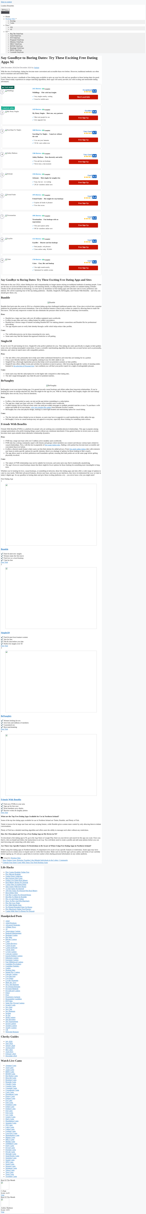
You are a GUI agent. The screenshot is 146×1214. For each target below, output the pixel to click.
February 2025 (10, 1054)
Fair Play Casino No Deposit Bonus (18, 895)
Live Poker (9, 978)
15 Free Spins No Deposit (14, 889)
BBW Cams (9, 1072)
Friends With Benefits (11, 799)
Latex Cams (9, 1127)
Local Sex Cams (11, 1133)
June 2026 (9, 1043)
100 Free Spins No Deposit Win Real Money (21, 891)
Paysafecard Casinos (12, 991)
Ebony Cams (10, 1096)
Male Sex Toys (10, 982)
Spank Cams (9, 1160)
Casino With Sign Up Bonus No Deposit (19, 911)
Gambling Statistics (12, 966)
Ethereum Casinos (11, 958)
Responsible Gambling (13, 999)
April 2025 (9, 1052)
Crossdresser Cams (12, 1090)
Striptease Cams (11, 1168)
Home (7, 17)
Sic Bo (7, 1015)
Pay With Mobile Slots (13, 905)
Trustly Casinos (11, 1028)
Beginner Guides (11, 935)
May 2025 (9, 1050)
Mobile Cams (10, 1141)
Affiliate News (10, 927)
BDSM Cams (10, 1074)
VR (11, 27)
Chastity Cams (10, 1084)
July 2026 (8, 1041)
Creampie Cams (11, 1088)
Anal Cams (9, 1068)
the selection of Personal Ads (23, 366)
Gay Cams (9, 1115)
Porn (7, 25)
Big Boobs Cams (11, 1076)
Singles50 (5, 632)
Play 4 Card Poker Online (14, 899)
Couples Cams (10, 1086)
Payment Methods (11, 989)
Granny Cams (10, 1117)
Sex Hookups (10, 1011)
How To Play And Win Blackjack (17, 901)
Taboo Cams (9, 1170)
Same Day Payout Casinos (14, 1003)
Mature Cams (10, 1137)
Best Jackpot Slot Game (13, 878)
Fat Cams (8, 1100)
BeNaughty (6, 716)
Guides (7, 968)
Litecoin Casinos (11, 974)
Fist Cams (9, 1111)
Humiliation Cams (11, 1121)
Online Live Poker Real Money (16, 880)
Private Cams (10, 1152)
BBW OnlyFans (16, 50)
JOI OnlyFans (15, 38)
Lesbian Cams (10, 1131)
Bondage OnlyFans (17, 48)
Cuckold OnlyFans (16, 52)
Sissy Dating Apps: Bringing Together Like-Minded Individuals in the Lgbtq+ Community (35, 860)
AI (11, 29)
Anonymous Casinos (12, 931)
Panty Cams (9, 1146)
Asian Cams (9, 1070)
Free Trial (4, 562)
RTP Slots (9, 1001)
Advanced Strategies (12, 925)
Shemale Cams (10, 1154)
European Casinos (11, 960)
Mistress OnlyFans (16, 42)
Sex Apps (8, 1007)
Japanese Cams (10, 1123)
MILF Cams (9, 1139)
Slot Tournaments (11, 1021)
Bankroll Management (13, 933)
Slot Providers (10, 1019)
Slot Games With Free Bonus (15, 887)
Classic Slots (9, 950)
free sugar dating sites (52, 445)
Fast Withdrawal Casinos (14, 962)
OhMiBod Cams (11, 1144)
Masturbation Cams (12, 1135)
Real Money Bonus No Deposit (16, 882)
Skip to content (6, 2)
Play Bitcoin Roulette (13, 874)
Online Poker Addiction (13, 876)
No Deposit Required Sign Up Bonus (18, 907)
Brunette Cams (10, 1082)
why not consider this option (41, 407)
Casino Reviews (11, 943)
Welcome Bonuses (12, 1032)
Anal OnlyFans (15, 36)
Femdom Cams (10, 1105)
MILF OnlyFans (16, 44)
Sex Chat (8, 1009)
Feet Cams (9, 1102)
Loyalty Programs (11, 980)
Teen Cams (9, 1172)
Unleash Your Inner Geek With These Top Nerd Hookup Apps (25, 862)
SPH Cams (9, 1162)
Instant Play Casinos (12, 972)
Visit (2, 1195)
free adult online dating (77, 449)
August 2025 (10, 1048)
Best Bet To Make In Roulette (16, 897)
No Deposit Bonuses (12, 987)
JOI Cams (9, 1125)
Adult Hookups (11, 923)
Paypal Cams (10, 1148)
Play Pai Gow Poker (12, 903)
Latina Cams (9, 1129)
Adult (7, 921)
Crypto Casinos (11, 952)
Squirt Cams (9, 1164)
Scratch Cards (10, 1005)
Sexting (12, 21)
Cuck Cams (9, 1092)
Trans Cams (9, 1174)
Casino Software (11, 948)
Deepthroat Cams (11, 1094)
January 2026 (10, 1046)
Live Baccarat (10, 976)
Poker (7, 993)
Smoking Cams (10, 1158)
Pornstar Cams (10, 1150)
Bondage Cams (10, 1080)
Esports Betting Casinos (13, 956)
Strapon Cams (10, 1166)
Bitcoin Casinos (11, 939)
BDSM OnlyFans (16, 46)
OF (6, 32)
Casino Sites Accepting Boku (15, 884)
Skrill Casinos (10, 1017)
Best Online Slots (11, 893)
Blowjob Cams (10, 1078)
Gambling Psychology (13, 964)
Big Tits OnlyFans (16, 34)
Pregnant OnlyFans (17, 40)
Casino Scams (10, 946)
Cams (12, 23)
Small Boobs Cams (12, 1156)
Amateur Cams (10, 1066)
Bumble (4, 549)
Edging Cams (10, 1098)
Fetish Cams (9, 1107)
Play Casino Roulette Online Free (17, 872)
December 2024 (11, 1056)
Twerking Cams (11, 1176)
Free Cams (9, 1113)
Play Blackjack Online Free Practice (18, 909)
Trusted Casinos (11, 1026)
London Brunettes (7, 6)
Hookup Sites (10, 19)
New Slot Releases (12, 985)
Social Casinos (10, 1024)
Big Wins (8, 937)
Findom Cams (10, 1109)
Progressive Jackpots (12, 997)
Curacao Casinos (11, 954)
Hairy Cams (9, 1119)
